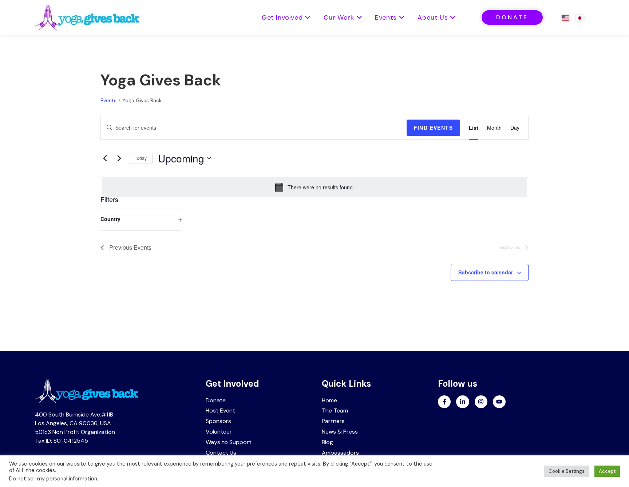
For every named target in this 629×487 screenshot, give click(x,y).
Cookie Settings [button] (567, 471)
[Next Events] (119, 158)
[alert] (314, 187)
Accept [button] (607, 471)
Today (141, 158)
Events (108, 100)
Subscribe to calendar (485, 272)
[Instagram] (481, 401)
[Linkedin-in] (462, 401)
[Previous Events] (104, 158)
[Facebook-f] (444, 401)
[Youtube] (499, 401)
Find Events (433, 127)
